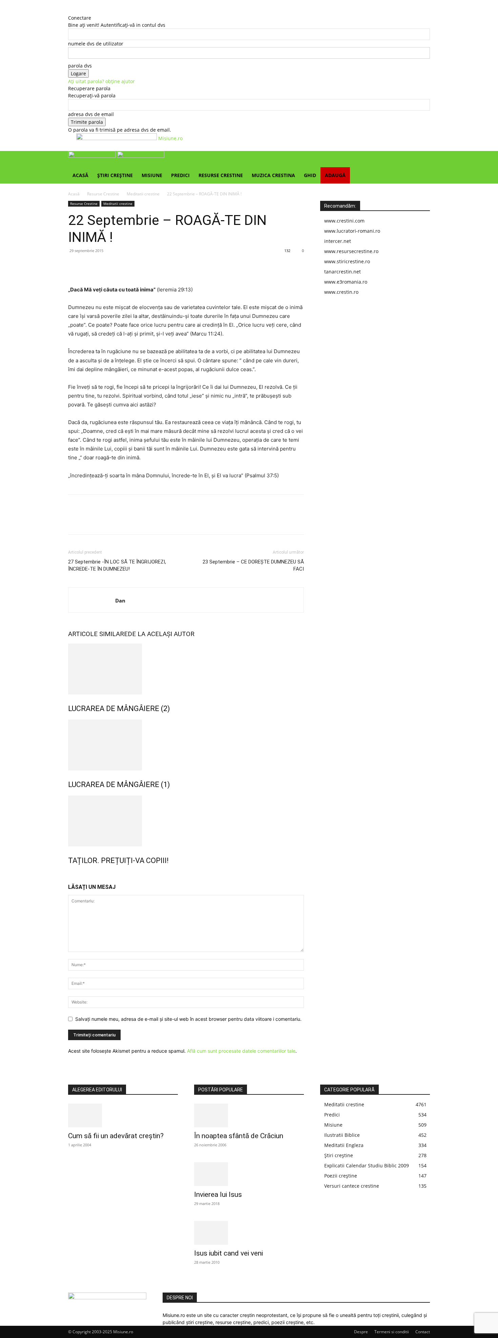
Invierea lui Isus (218, 1194)
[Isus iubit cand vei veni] (249, 1233)
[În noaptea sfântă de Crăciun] (249, 1115)
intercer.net (337, 241)
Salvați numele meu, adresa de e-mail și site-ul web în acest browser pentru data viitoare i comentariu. (188, 1019)
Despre (361, 1332)
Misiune (152, 175)
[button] (422, 159)
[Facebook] (75, 266)
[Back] (70, 10)
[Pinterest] (106, 266)
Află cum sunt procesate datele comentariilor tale (241, 1051)
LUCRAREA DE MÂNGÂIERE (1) (119, 784)
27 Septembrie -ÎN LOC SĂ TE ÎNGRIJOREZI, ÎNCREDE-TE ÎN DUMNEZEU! (117, 565)
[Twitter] (90, 266)
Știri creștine (115, 175)
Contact (422, 1332)
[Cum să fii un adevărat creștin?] (123, 1115)
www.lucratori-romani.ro (352, 231)
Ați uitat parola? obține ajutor (101, 81)
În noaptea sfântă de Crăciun (238, 1136)
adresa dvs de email (91, 114)
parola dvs (80, 65)
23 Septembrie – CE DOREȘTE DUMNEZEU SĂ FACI (253, 565)
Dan (120, 600)
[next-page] (74, 875)
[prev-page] (70, 875)
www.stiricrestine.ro (347, 261)
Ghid (310, 175)
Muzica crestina (273, 175)
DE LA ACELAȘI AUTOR (161, 634)
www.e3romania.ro (345, 282)
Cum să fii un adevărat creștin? (116, 1136)
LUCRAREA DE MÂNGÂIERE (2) (119, 708)
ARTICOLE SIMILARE (98, 634)
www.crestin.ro (341, 292)
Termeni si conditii (391, 1332)
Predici (180, 175)
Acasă (80, 175)
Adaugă (335, 175)
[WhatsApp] (121, 266)
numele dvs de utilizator (95, 43)
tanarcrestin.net (342, 271)
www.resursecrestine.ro (351, 251)
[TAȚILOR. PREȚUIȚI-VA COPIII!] (186, 821)
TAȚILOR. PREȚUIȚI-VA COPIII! (118, 860)
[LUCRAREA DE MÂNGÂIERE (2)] (186, 669)
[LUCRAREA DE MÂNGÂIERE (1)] (186, 745)
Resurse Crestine (221, 175)
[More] (137, 266)
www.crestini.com (344, 220)
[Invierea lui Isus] (249, 1174)
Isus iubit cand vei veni (228, 1253)
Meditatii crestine (143, 194)
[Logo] (92, 156)
